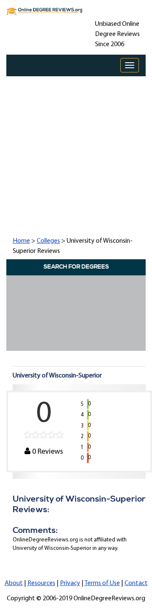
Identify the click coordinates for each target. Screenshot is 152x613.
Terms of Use (102, 583)
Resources (41, 583)
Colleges (48, 241)
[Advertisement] (76, 155)
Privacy (70, 583)
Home (21, 241)
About (14, 583)
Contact (136, 583)
